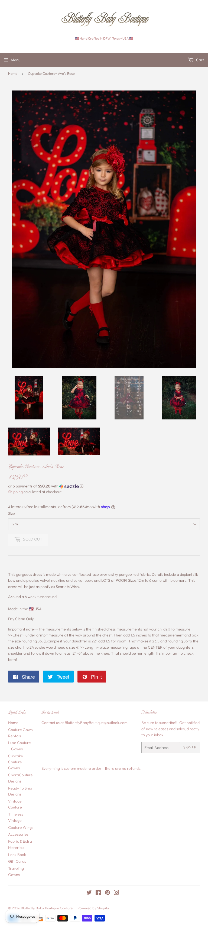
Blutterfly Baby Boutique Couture (47, 908)
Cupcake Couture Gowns (15, 762)
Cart (199, 59)
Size (11, 513)
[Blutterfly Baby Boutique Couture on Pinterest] (107, 893)
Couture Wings (20, 827)
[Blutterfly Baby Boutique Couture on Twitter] (89, 893)
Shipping (15, 491)
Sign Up (189, 747)
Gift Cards (17, 861)
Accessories (18, 834)
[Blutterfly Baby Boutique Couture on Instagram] (116, 893)
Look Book (17, 854)
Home (12, 73)
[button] (104, 486)
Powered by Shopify (93, 908)
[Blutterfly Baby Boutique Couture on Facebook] (98, 893)
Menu (15, 59)
